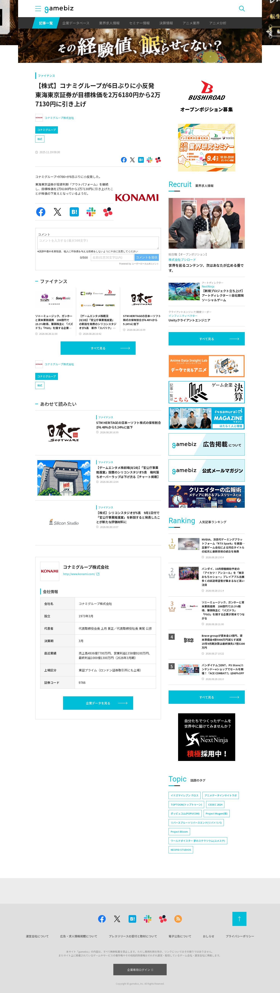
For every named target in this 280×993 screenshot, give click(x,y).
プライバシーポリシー (240, 936)
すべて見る (98, 348)
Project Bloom (179, 831)
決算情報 (166, 22)
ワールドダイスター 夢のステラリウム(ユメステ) (198, 840)
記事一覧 (46, 22)
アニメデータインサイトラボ (221, 795)
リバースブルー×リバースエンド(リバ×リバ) (196, 822)
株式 (39, 139)
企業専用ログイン (138, 970)
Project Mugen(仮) (217, 813)
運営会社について (37, 936)
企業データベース (76, 22)
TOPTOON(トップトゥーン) (186, 804)
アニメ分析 (217, 22)
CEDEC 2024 (215, 804)
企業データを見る (98, 703)
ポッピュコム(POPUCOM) (185, 813)
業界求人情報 (109, 22)
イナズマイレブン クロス (184, 795)
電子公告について (180, 936)
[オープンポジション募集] (206, 96)
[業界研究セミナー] (206, 147)
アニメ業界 (191, 22)
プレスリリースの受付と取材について (133, 936)
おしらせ (208, 936)
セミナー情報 (139, 22)
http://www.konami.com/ (79, 574)
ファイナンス (46, 76)
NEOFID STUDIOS (181, 849)
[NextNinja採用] (206, 737)
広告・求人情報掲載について (78, 936)
